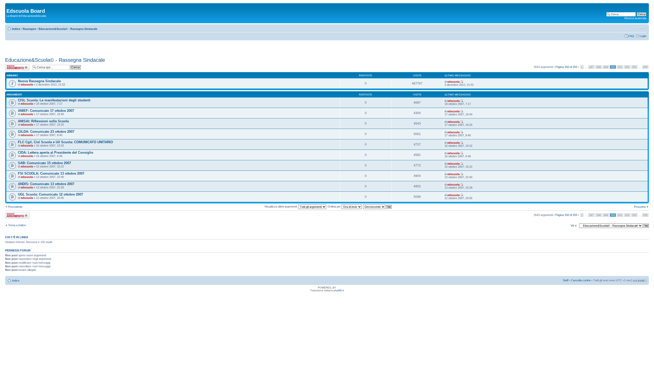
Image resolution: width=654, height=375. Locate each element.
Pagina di (566, 66)
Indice (16, 28)
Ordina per (335, 206)
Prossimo (640, 206)
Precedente (15, 206)
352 (627, 67)
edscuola (27, 84)
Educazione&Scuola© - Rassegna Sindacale (68, 28)
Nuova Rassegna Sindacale (39, 81)
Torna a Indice (17, 225)
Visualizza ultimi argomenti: (281, 206)
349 (605, 67)
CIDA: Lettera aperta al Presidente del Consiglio (55, 152)
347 (591, 67)
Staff (565, 280)
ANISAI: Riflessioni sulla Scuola (43, 121)
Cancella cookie (581, 280)
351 (620, 67)
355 (645, 67)
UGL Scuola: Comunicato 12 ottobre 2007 (50, 194)
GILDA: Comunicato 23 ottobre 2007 (46, 132)
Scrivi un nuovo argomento (14, 67)
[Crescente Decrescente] (377, 206)
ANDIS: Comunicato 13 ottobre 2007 (46, 184)
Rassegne (29, 28)
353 (634, 67)
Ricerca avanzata (635, 18)
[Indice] (9, 5)
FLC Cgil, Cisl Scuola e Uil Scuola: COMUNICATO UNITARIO (65, 142)
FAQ (631, 36)
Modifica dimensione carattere (642, 28)
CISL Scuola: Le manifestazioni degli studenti (54, 100)
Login (643, 36)
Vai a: (573, 225)
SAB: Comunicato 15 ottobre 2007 (44, 163)
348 (598, 67)
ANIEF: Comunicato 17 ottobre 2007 (46, 111)
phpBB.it (339, 290)
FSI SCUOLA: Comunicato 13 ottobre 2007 (51, 173)
